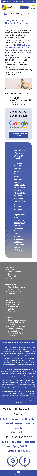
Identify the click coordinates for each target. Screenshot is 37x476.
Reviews (11, 274)
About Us (11, 269)
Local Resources (15, 291)
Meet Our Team (14, 272)
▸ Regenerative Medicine (19, 214)
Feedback (12, 276)
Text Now (11, 311)
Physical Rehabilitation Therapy (17, 323)
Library (10, 278)
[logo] (7, 6)
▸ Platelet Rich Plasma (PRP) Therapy (19, 223)
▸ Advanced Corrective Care (18, 231)
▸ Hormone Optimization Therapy (19, 244)
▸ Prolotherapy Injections (19, 206)
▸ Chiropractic (19, 185)
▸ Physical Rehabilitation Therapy (19, 166)
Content (11, 294)
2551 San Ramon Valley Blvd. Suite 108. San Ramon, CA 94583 (18, 423)
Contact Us (18, 432)
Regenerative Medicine (17, 320)
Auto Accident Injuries (17, 326)
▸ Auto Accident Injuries (17, 174)
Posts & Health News (16, 287)
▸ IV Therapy (19, 250)
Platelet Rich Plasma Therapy (16, 334)
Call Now (11, 309)
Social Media (13, 289)
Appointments (14, 304)
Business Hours (14, 307)
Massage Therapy (15, 329)
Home (5, 14)
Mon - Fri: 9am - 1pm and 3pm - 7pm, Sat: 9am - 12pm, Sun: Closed (18, 446)
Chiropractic (13, 331)
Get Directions (14, 302)
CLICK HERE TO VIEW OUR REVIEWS (18, 135)
